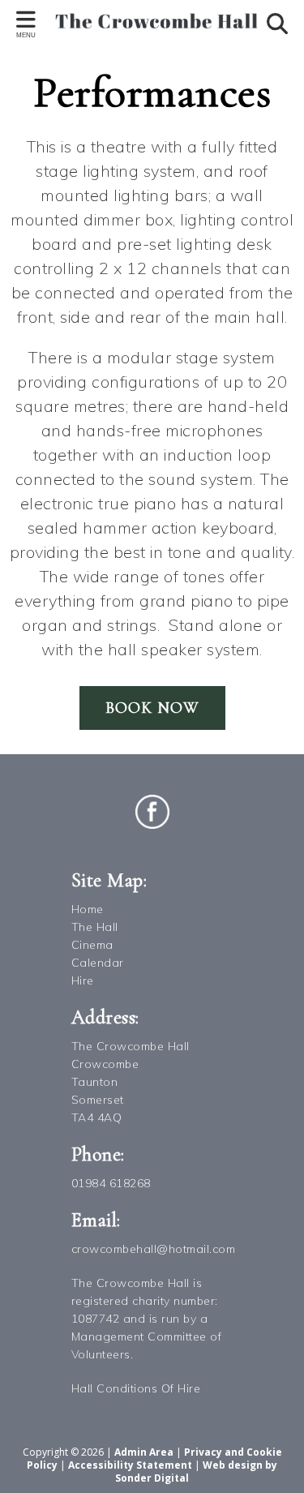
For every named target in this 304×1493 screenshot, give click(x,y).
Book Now (152, 708)
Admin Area (143, 1452)
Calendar (97, 962)
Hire (82, 980)
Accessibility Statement (130, 1465)
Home (87, 909)
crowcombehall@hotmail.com (153, 1249)
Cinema (92, 944)
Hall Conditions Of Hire (136, 1388)
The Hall (94, 927)
